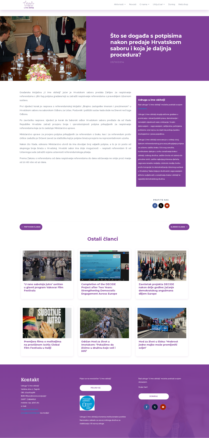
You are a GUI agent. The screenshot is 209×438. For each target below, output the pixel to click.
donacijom (142, 108)
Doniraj (153, 396)
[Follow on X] (161, 205)
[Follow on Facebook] (154, 205)
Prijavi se (96, 388)
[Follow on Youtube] (167, 205)
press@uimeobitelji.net (30, 413)
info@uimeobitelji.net (29, 409)
